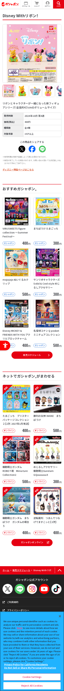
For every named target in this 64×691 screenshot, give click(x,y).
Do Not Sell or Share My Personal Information (30, 667)
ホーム (6, 570)
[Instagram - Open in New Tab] (32, 589)
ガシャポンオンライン (32, 542)
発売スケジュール (32, 355)
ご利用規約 (12, 602)
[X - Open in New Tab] (21, 149)
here (19, 628)
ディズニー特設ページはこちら (18, 169)
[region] (32, 651)
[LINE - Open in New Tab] (42, 149)
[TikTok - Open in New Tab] (56, 589)
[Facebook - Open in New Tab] (32, 149)
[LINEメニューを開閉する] (20, 589)
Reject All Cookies (32, 685)
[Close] (60, 616)
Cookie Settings (32, 677)
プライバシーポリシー (18, 610)
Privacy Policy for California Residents (26, 664)
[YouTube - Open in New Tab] (44, 589)
